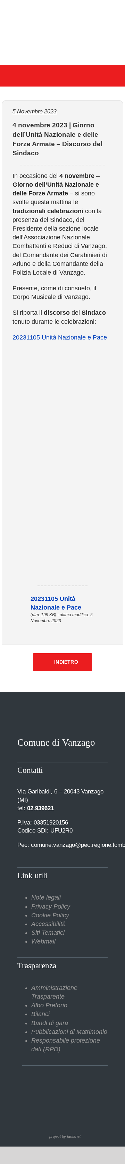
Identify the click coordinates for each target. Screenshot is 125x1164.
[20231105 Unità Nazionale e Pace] (21, 598)
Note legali (46, 897)
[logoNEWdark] (62, 10)
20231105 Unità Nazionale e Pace (59, 337)
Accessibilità (48, 923)
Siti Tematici (48, 932)
